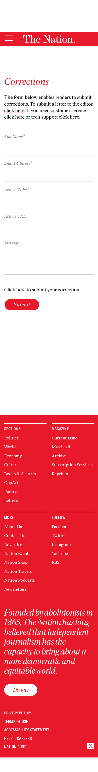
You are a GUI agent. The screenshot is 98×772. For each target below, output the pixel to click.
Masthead (61, 446)
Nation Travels (18, 571)
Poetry (10, 491)
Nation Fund (15, 747)
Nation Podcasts (19, 580)
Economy (13, 455)
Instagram (61, 544)
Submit (22, 304)
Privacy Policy (17, 713)
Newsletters (15, 589)
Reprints (60, 473)
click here (14, 110)
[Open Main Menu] (9, 38)
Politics (11, 438)
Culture (11, 464)
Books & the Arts (20, 473)
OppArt (11, 482)
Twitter (59, 535)
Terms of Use (16, 722)
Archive (59, 455)
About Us (13, 526)
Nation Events (17, 553)
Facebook (61, 526)
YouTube (60, 553)
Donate (20, 690)
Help (8, 738)
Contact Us (14, 535)
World (10, 446)
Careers (24, 738)
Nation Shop (15, 562)
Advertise (13, 544)
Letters (11, 500)
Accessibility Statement (26, 730)
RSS (55, 562)
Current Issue (64, 438)
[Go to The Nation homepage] (49, 39)
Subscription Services (72, 464)
